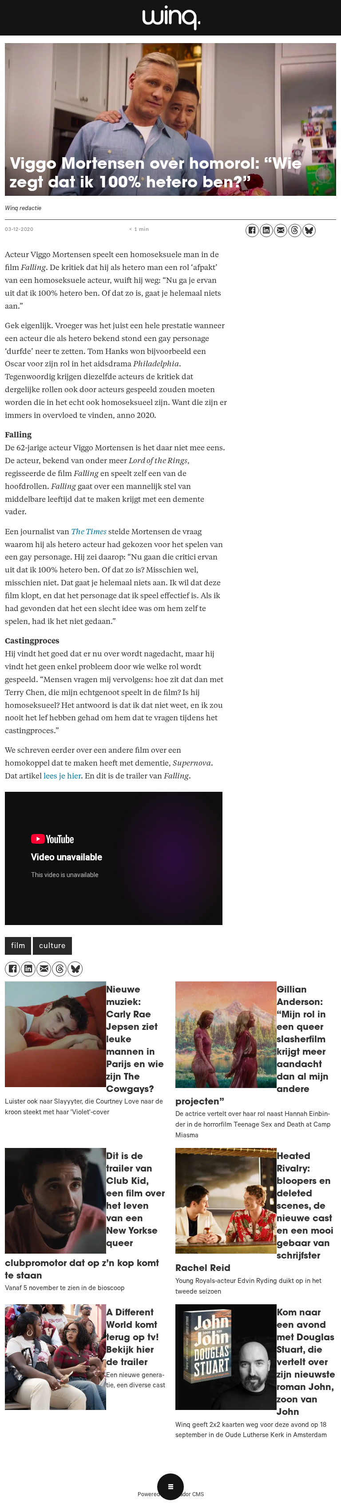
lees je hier (62, 776)
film (18, 946)
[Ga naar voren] (170, 18)
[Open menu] (170, 1486)
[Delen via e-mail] (280, 230)
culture (52, 946)
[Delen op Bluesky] (309, 230)
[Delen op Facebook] (252, 230)
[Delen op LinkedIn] (266, 230)
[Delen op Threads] (294, 230)
